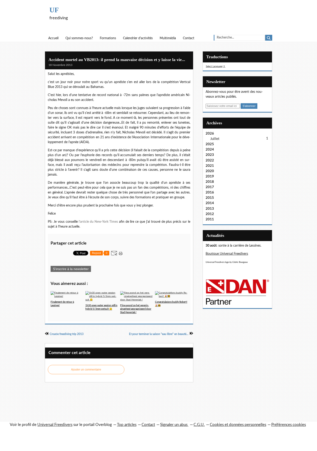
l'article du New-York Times (98, 221)
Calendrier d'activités (138, 38)
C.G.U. (199, 425)
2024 (210, 149)
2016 (210, 192)
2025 (210, 144)
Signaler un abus (174, 425)
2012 (210, 214)
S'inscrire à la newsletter (71, 269)
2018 (210, 182)
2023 (210, 155)
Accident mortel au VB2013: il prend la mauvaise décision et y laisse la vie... (117, 59)
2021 (210, 166)
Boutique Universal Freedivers (227, 253)
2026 (210, 133)
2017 (210, 187)
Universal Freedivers (54, 425)
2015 (210, 198)
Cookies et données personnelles (238, 425)
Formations (108, 38)
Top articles (126, 425)
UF (54, 10)
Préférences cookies (288, 425)
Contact (188, 38)
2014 (210, 203)
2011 (210, 219)
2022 (210, 160)
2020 (210, 171)
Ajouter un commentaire (86, 369)
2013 (210, 208)
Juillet (214, 139)
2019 (210, 176)
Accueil (53, 38)
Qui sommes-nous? (79, 38)
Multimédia (168, 38)
